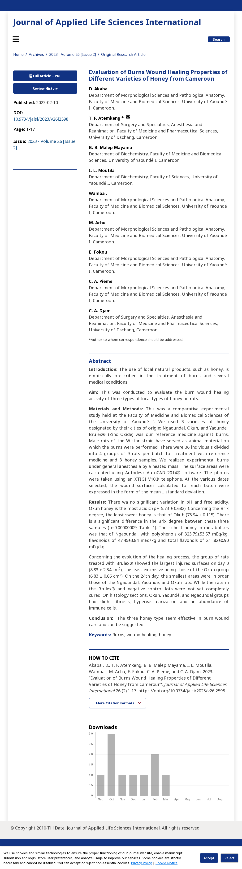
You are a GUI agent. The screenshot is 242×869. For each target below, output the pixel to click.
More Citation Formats (115, 703)
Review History (45, 88)
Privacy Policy (141, 863)
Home (18, 54)
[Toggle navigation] (15, 39)
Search (219, 39)
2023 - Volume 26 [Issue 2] (72, 54)
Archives (36, 54)
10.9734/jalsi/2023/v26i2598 (40, 119)
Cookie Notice (166, 863)
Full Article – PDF (46, 76)
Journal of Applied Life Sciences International (107, 21)
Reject (229, 858)
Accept (209, 858)
